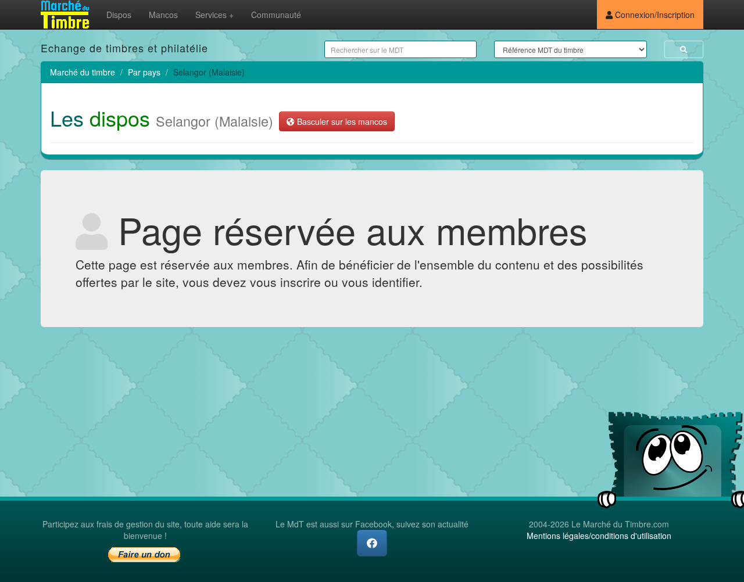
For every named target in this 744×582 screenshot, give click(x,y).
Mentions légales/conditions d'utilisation (599, 535)
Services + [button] (214, 14)
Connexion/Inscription (654, 14)
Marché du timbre (82, 72)
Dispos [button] (118, 14)
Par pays (144, 72)
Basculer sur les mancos (341, 121)
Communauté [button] (276, 14)
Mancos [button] (163, 14)
